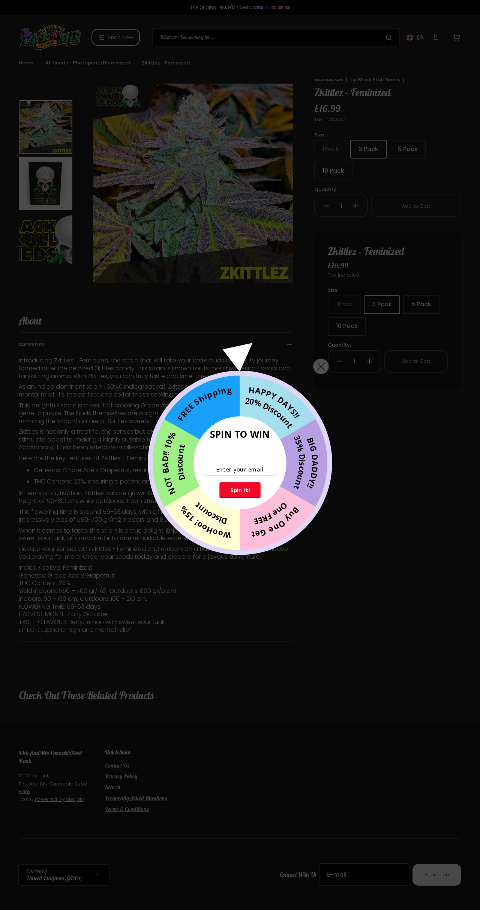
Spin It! (239, 490)
